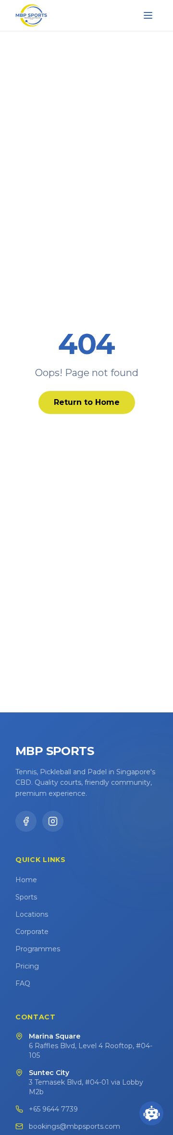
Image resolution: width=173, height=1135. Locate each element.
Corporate (32, 931)
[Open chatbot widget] (151, 1113)
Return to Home (87, 402)
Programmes (37, 949)
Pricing (27, 966)
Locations (31, 914)
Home (26, 879)
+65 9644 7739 (53, 1109)
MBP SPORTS (54, 751)
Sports (26, 897)
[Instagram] (52, 821)
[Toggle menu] (148, 15)
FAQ (22, 983)
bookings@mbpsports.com (74, 1126)
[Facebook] (26, 821)
